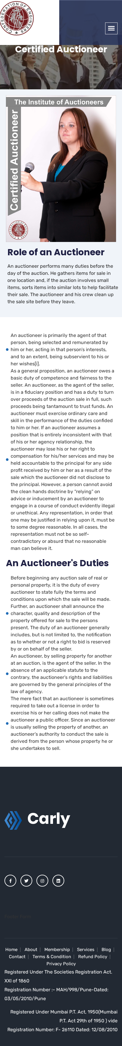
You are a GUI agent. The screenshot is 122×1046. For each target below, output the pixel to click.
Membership (57, 949)
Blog (106, 949)
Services (85, 949)
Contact (17, 956)
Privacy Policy (61, 963)
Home (11, 949)
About (31, 949)
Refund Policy (92, 956)
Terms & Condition (52, 956)
